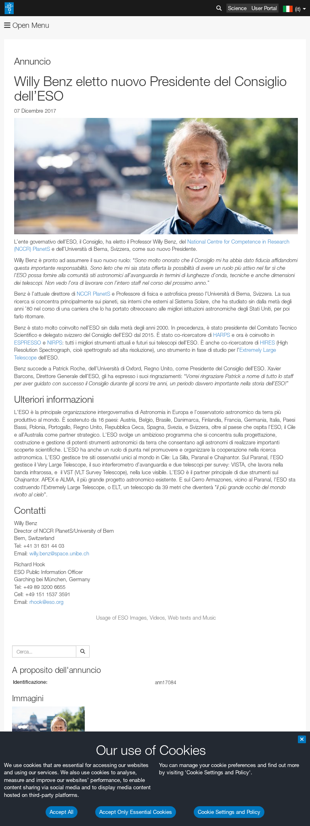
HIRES (267, 342)
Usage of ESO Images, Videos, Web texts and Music (156, 617)
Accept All (61, 812)
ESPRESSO (27, 342)
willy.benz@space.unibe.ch (59, 553)
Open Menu (29, 25)
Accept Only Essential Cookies (135, 812)
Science (237, 8)
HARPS (221, 335)
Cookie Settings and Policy (229, 812)
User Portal (264, 8)
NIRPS (54, 342)
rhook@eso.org (46, 602)
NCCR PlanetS (93, 293)
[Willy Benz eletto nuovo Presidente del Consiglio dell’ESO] (156, 176)
